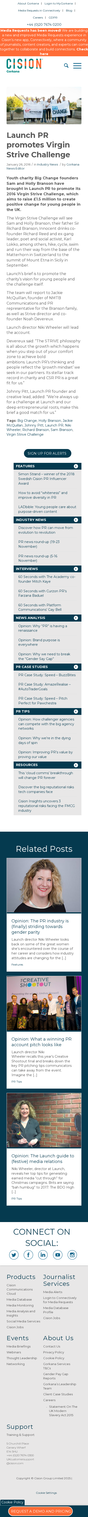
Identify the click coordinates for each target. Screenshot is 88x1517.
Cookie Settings (46, 1492)
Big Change (27, 421)
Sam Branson (62, 430)
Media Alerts (52, 1292)
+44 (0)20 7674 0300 (20, 1455)
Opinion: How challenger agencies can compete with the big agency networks (46, 724)
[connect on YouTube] (58, 1255)
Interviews (27, 569)
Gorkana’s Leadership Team (59, 1386)
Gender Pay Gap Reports (55, 1376)
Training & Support (20, 1435)
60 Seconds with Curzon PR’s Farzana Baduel (42, 593)
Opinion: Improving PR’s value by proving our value (45, 754)
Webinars (14, 1352)
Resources (27, 765)
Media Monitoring (20, 1305)
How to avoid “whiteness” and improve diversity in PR (42, 495)
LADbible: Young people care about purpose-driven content (47, 509)
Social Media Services (23, 1321)
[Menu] (75, 65)
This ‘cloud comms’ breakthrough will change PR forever (45, 775)
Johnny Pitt (33, 425)
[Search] (64, 65)
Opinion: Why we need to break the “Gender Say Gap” (44, 656)
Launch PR (54, 425)
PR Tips (23, 711)
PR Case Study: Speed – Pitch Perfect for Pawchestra (42, 700)
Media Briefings (19, 1346)
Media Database (19, 1299)
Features (25, 466)
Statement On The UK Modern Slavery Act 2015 (63, 1411)
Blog (69, 10)
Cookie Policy (53, 1358)
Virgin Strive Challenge (25, 434)
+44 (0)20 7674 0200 (44, 25)
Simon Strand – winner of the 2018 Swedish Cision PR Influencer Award (46, 478)
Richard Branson (35, 430)
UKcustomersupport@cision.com (20, 1461)
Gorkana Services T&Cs (56, 1366)
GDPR (53, 17)
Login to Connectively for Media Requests (60, 1300)
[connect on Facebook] (28, 1255)
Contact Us (51, 1346)
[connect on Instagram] (72, 1255)
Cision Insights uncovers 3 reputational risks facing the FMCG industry (46, 805)
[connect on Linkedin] (43, 1255)
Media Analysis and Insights (21, 1313)
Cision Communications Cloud (20, 1289)
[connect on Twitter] (14, 1255)
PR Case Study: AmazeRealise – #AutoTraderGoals (44, 686)
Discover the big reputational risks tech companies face (46, 789)
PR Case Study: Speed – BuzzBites (47, 675)
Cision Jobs (15, 1327)
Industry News (47, 164)
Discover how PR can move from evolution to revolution (45, 530)
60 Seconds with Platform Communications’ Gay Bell (39, 607)
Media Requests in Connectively (39, 10)
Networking (16, 1364)
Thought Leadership (22, 1358)
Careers (38, 17)
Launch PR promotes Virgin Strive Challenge (38, 145)
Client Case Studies (58, 1394)
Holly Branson (49, 421)
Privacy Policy (53, 1352)
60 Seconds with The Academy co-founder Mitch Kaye (46, 579)
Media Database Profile (56, 1310)
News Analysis (30, 618)
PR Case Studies (32, 667)
